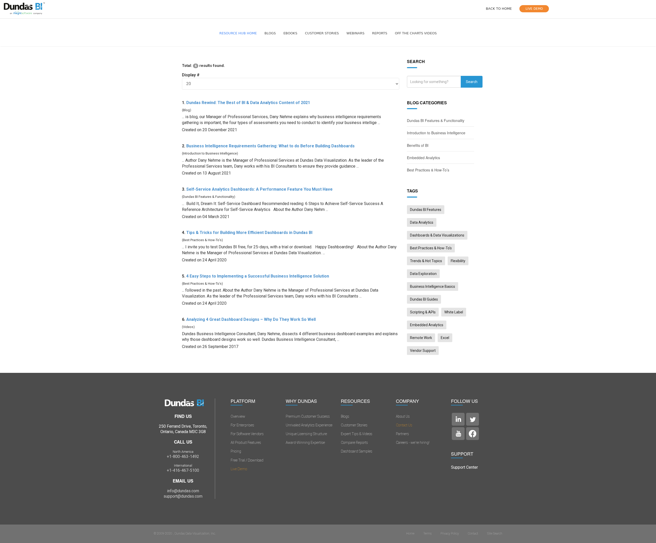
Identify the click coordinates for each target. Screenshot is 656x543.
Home (410, 533)
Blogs (270, 33)
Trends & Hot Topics (426, 261)
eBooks (290, 33)
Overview (238, 416)
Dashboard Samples (356, 451)
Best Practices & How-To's (431, 248)
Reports (379, 33)
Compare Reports (354, 442)
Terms (427, 533)
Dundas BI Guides (424, 299)
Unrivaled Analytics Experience (309, 425)
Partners (402, 434)
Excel (445, 338)
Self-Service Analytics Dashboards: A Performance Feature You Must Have (259, 189)
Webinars (355, 33)
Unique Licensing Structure (306, 434)
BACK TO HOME (499, 9)
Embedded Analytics (423, 157)
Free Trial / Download (247, 460)
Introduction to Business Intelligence (436, 132)
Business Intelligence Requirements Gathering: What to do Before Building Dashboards (270, 146)
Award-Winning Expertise (305, 442)
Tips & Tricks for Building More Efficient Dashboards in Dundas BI (249, 232)
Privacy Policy (449, 533)
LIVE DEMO (534, 9)
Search (471, 82)
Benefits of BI (417, 145)
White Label (453, 312)
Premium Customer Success (308, 416)
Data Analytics (421, 222)
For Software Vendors (247, 434)
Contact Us (404, 425)
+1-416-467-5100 (183, 470)
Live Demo (239, 469)
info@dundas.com (183, 490)
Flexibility (458, 261)
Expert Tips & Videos (356, 434)
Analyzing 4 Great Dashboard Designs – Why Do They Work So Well (251, 319)
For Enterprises (242, 425)
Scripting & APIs (423, 312)
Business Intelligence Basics (432, 286)
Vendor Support (423, 351)
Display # (191, 75)
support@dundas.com (182, 496)
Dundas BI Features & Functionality (435, 120)
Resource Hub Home (238, 33)
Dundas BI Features (425, 210)
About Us (403, 416)
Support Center (464, 467)
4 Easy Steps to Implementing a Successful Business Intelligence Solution (257, 276)
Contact (473, 533)
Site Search (494, 533)
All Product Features (246, 442)
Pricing (236, 451)
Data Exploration (423, 274)
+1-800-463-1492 (183, 456)
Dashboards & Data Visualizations (437, 235)
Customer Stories (322, 33)
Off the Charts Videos (416, 33)
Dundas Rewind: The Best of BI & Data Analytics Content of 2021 (248, 102)
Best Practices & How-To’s (428, 169)
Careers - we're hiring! (412, 442)
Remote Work (421, 338)
